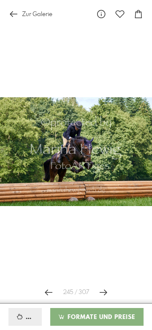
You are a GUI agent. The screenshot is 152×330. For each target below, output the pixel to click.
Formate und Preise (100, 317)
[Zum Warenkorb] (138, 14)
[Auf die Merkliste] (120, 14)
